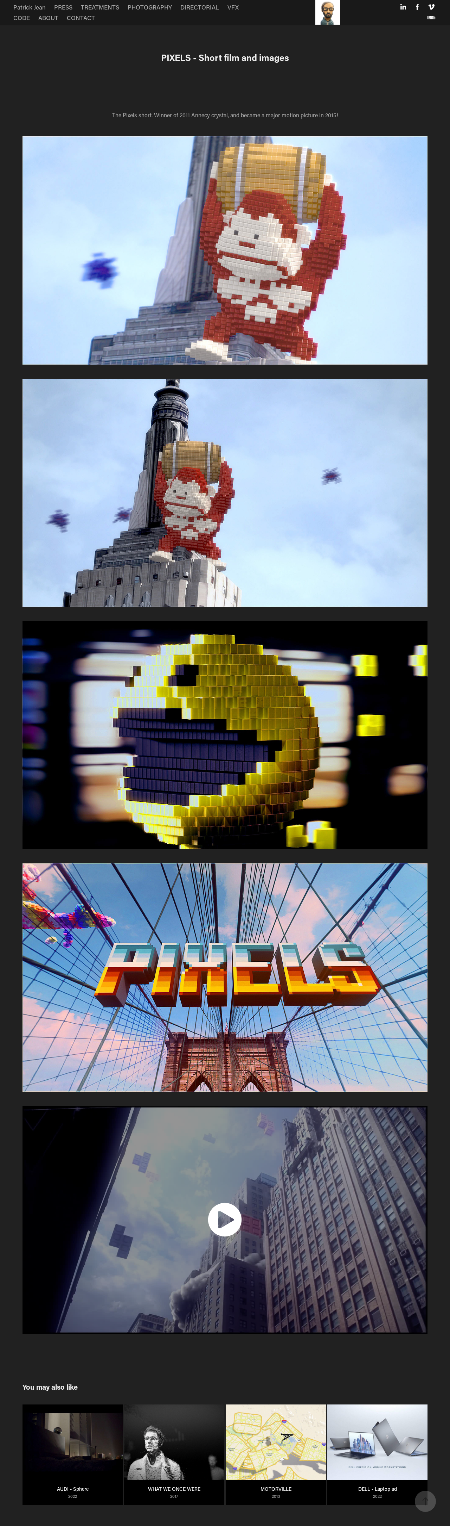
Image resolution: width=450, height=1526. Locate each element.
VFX (233, 7)
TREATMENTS (100, 7)
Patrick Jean (29, 7)
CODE (21, 17)
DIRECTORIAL (199, 7)
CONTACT (81, 17)
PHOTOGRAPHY (150, 7)
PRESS (63, 7)
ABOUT (48, 17)
